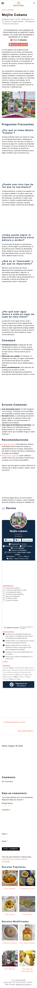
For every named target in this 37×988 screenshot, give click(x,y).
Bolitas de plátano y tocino (15, 722)
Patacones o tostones (10, 455)
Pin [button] (18, 540)
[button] (15, 534)
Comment (6, 810)
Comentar (28, 540)
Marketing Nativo (23, 984)
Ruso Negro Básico (25, 731)
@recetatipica (21, 685)
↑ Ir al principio (18, 980)
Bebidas (11, 10)
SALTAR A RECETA (19, 44)
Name (5, 834)
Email (4, 841)
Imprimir (9, 540)
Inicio (4, 10)
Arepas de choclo (8, 444)
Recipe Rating (7, 803)
